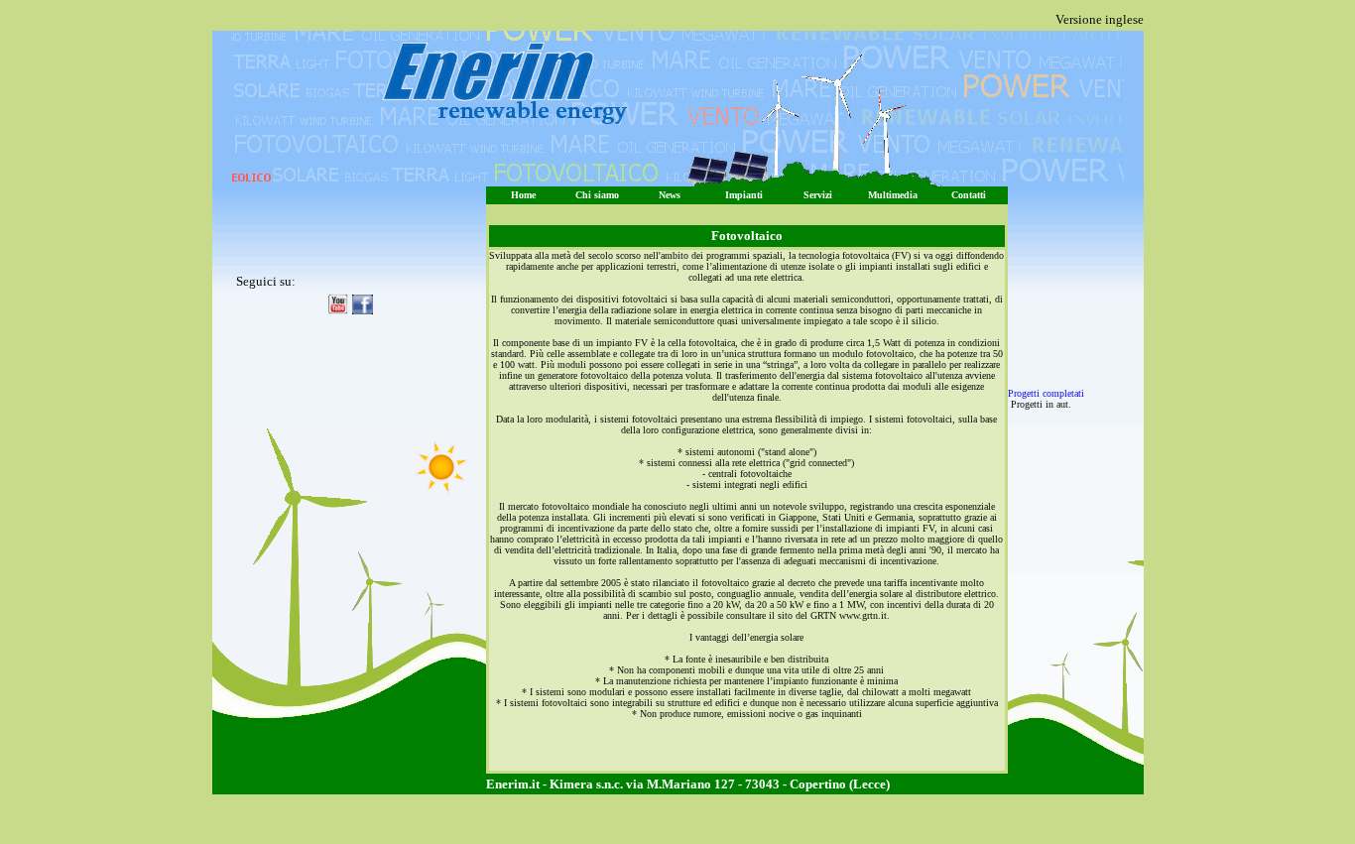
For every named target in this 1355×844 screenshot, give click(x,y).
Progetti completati (1046, 393)
